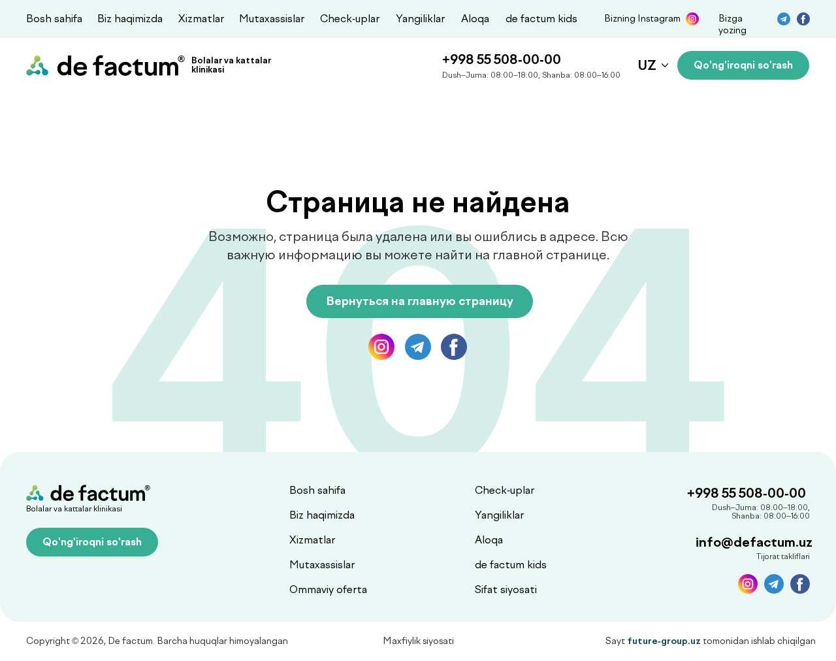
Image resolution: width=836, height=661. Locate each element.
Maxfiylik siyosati (418, 641)
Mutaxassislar (271, 18)
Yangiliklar (420, 18)
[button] (743, 65)
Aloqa (475, 18)
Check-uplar (349, 18)
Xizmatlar (201, 18)
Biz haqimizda (130, 18)
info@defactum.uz (754, 542)
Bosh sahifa (54, 18)
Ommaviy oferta (328, 589)
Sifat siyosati (506, 589)
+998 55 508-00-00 (501, 59)
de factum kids (541, 18)
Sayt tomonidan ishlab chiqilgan (710, 641)
